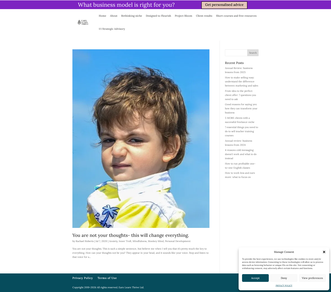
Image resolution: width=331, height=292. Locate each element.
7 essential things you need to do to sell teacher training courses (241, 131)
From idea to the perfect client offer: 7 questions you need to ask (240, 95)
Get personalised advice (224, 4)
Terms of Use (107, 278)
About (113, 15)
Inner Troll (125, 241)
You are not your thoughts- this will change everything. (130, 235)
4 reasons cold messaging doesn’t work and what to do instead (241, 154)
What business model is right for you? (126, 4)
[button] (324, 252)
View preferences (312, 278)
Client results (204, 15)
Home (102, 15)
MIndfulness (140, 241)
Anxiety (113, 241)
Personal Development (177, 241)
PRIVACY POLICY (284, 285)
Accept (255, 278)
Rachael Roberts (85, 241)
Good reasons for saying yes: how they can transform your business (241, 108)
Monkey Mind (156, 241)
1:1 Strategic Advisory (112, 28)
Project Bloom (183, 15)
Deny (284, 278)
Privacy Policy (82, 278)
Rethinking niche (131, 15)
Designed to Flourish (158, 15)
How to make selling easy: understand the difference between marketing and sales (241, 81)
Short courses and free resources (236, 15)
